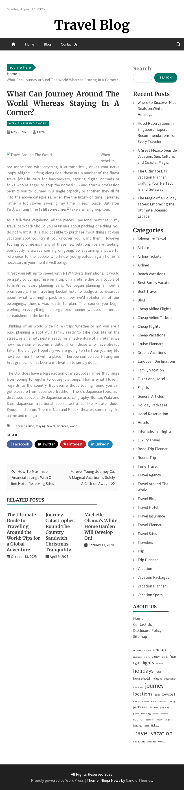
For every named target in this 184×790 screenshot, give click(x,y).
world (73, 426)
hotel (158, 671)
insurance (138, 686)
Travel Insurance (151, 516)
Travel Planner (150, 524)
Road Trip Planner (153, 448)
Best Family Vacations (156, 282)
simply (159, 719)
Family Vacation (151, 370)
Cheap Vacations (151, 335)
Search (142, 68)
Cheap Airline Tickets (155, 317)
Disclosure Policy (147, 630)
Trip (141, 551)
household (141, 678)
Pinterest (74, 444)
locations (142, 694)
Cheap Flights (149, 326)
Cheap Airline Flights (154, 308)
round (30, 426)
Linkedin (101, 444)
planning (164, 707)
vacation (162, 733)
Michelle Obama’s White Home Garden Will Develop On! (100, 526)
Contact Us (69, 44)
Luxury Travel (149, 440)
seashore (149, 719)
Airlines (144, 265)
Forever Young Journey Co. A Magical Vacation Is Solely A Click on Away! (92, 477)
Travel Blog (92, 25)
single (167, 719)
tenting (137, 725)
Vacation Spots (150, 594)
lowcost (168, 694)
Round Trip (147, 457)
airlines (147, 650)
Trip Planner (148, 559)
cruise (147, 656)
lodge (157, 694)
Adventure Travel (152, 238)
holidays (143, 670)
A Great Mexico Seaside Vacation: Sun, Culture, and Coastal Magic (157, 156)
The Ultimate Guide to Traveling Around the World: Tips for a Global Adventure (23, 532)
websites (151, 741)
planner (153, 707)
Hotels (143, 422)
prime (136, 713)
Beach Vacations (151, 273)
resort (156, 713)
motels (154, 701)
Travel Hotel (148, 507)
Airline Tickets (149, 256)
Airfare (143, 247)
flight (136, 663)
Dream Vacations (152, 352)
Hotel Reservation (153, 413)
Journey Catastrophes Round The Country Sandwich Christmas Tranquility (60, 532)
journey (154, 685)
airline (137, 650)
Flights (143, 387)
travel (51, 426)
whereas (62, 426)
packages (140, 707)
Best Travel (147, 291)
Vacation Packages (153, 577)
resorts (164, 713)
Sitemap (140, 636)
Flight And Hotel (151, 378)
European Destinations (157, 361)
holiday (159, 663)
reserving (146, 713)
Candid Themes (139, 780)
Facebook (20, 444)
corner (20, 426)
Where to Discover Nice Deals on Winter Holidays (157, 108)
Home (29, 44)
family (165, 656)
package (172, 701)
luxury (136, 701)
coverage (137, 656)
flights (147, 663)
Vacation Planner (152, 586)
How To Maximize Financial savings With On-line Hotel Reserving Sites (33, 477)
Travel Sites (147, 533)
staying (41, 426)
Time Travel (148, 466)
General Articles (151, 396)
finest (173, 657)
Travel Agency (149, 475)
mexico (145, 701)
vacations (139, 741)
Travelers (145, 542)
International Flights (155, 431)
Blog (47, 44)
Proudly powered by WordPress (58, 780)
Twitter (48, 444)
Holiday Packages (152, 405)
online (163, 701)
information (170, 678)
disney (156, 657)
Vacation (145, 568)
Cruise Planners (150, 343)
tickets (155, 725)
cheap (159, 650)
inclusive (157, 679)
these (146, 725)
